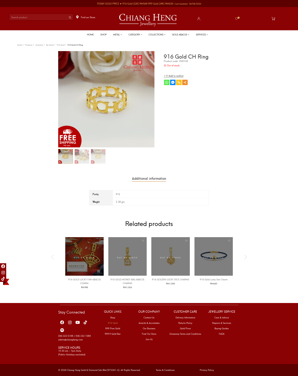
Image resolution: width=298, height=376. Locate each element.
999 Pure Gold (112, 328)
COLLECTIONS (156, 34)
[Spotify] (62, 330)
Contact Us (149, 317)
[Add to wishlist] (100, 240)
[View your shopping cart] (274, 19)
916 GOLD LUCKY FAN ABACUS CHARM (84, 281)
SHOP (103, 34)
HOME (90, 34)
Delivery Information (185, 317)
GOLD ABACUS (180, 34)
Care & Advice (221, 317)
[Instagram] (3, 272)
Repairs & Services (221, 322)
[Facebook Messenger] (173, 82)
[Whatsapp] (166, 82)
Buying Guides (221, 328)
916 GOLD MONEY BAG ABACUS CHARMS (127, 281)
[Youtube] (77, 322)
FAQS (221, 333)
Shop (112, 317)
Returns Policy (185, 322)
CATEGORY (135, 34)
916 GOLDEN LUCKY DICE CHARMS (170, 279)
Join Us (149, 339)
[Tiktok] (3, 279)
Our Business (149, 328)
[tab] (149, 178)
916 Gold (113, 322)
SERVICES (201, 34)
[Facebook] (3, 266)
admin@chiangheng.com (70, 339)
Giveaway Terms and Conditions (185, 333)
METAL (116, 34)
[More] (185, 82)
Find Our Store (149, 333)
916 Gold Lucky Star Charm (214, 279)
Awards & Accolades (149, 322)
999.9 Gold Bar (113, 333)
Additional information (149, 178)
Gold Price (185, 328)
